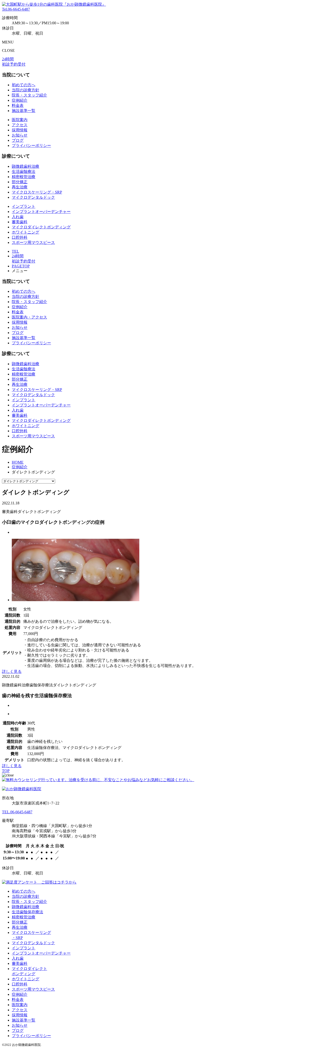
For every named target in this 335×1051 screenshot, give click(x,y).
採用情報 (19, 130)
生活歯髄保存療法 (27, 912)
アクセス (19, 125)
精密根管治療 (23, 177)
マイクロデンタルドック (33, 197)
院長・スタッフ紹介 (29, 95)
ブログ (18, 140)
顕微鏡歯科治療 (25, 166)
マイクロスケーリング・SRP (37, 192)
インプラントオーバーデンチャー (41, 211)
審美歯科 (19, 222)
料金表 (18, 105)
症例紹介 (19, 100)
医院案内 (19, 120)
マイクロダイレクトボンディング (41, 227)
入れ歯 (18, 217)
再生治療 (19, 187)
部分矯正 (19, 182)
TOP (6, 771)
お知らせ (19, 135)
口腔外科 (19, 237)
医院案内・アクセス (29, 317)
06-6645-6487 (16, 9)
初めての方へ (23, 85)
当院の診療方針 (25, 90)
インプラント (23, 206)
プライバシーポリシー (31, 145)
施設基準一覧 (23, 111)
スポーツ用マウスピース (33, 242)
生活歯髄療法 (23, 171)
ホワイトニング (25, 232)
